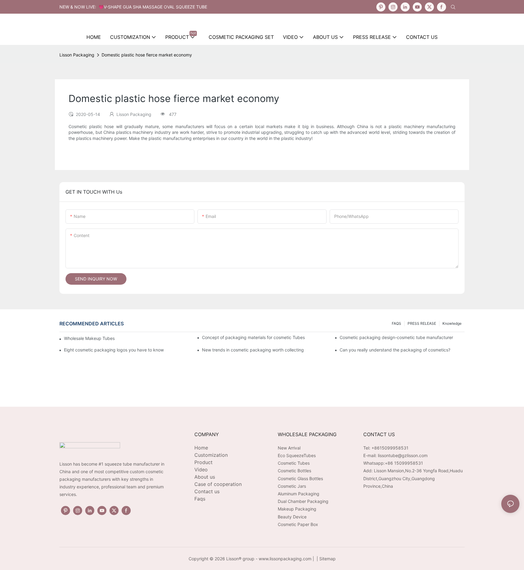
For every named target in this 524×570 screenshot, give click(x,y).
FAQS (396, 323)
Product (203, 462)
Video (201, 470)
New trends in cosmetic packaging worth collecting (253, 349)
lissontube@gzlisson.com (403, 455)
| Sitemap (325, 558)
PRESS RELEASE (422, 323)
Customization (211, 455)
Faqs (199, 499)
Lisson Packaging (76, 54)
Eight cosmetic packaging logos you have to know (114, 349)
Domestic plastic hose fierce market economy (147, 54)
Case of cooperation (218, 484)
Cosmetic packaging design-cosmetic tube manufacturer (396, 337)
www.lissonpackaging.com (285, 558)
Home (201, 448)
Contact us (207, 491)
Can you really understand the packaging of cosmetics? (395, 349)
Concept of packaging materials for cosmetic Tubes (253, 337)
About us (204, 477)
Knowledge (452, 323)
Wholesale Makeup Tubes (89, 338)
